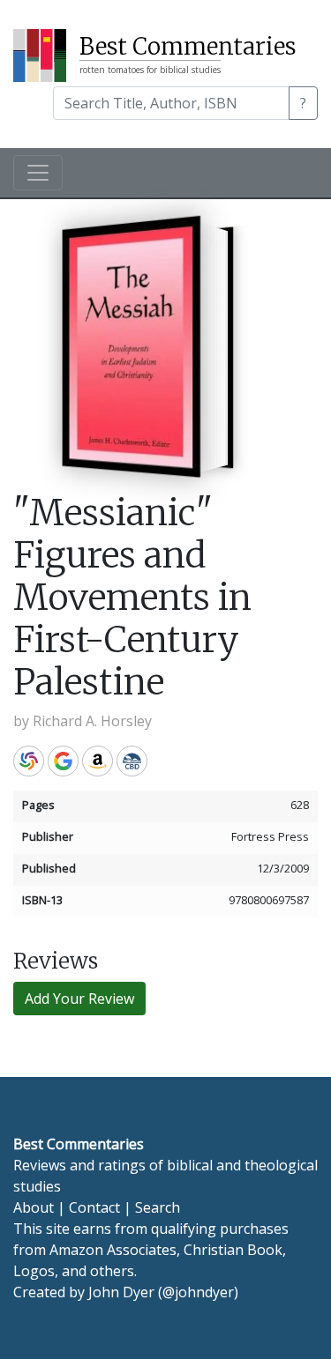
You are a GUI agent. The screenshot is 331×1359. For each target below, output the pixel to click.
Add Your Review (79, 998)
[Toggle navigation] (38, 172)
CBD (132, 761)
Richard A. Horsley (92, 721)
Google (63, 761)
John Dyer (121, 1292)
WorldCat (28, 761)
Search (157, 1207)
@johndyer (198, 1292)
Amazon (97, 761)
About (33, 1207)
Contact (94, 1207)
